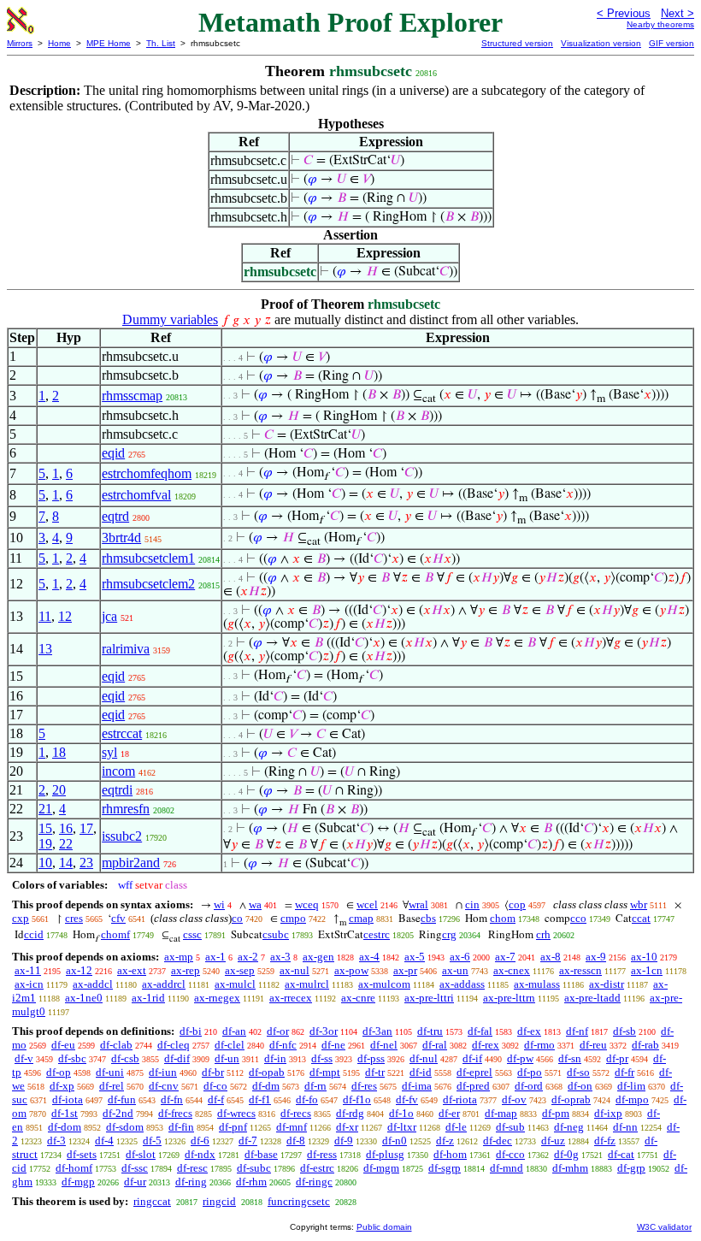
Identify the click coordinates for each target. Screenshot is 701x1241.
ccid (34, 934)
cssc (192, 934)
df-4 (104, 1140)
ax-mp (178, 956)
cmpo (293, 918)
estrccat (122, 733)
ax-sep (240, 970)
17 (86, 828)
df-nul (423, 1058)
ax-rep (185, 970)
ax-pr (405, 970)
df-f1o (357, 1099)
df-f (216, 1099)
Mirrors (19, 43)
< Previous (624, 13)
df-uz (553, 1140)
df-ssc (134, 1167)
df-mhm (570, 1167)
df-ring (191, 1181)
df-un (227, 1058)
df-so (578, 1072)
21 (45, 808)
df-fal (480, 1031)
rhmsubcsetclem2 (148, 583)
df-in (275, 1058)
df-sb (624, 1031)
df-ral (434, 1044)
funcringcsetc (299, 1201)
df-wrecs (236, 1113)
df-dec (497, 1140)
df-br (213, 1072)
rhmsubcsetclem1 (148, 558)
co (237, 918)
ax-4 (369, 956)
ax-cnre (358, 997)
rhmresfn (126, 808)
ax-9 (596, 956)
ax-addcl (93, 984)
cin (472, 904)
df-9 (343, 1140)
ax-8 (550, 956)
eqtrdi (117, 790)
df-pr (617, 1058)
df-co (215, 1085)
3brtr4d (121, 537)
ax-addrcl (164, 984)
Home (59, 43)
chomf (115, 934)
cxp (20, 918)
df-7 (248, 1140)
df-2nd (118, 1113)
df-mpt (324, 1072)
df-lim (631, 1085)
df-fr (624, 1072)
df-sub (510, 1126)
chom (502, 918)
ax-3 (280, 956)
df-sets (82, 1154)
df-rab (645, 1044)
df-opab (267, 1072)
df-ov (514, 1099)
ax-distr (606, 984)
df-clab (116, 1044)
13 (45, 648)
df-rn (315, 1085)
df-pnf (233, 1126)
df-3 (56, 1140)
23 (86, 862)
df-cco (510, 1154)
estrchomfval (136, 495)
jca (109, 616)
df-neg (569, 1126)
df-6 (200, 1140)
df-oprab (571, 1099)
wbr (638, 904)
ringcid (219, 1201)
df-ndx (200, 1154)
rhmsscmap (132, 395)
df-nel (384, 1044)
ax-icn (29, 984)
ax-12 (79, 970)
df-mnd (506, 1167)
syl (109, 752)
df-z (445, 1140)
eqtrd (115, 516)
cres (74, 918)
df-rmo (539, 1044)
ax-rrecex (290, 997)
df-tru (430, 1031)
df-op (58, 1072)
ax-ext (131, 970)
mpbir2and (131, 862)
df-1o (401, 1113)
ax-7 (505, 956)
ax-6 (460, 956)
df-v (24, 1058)
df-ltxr (401, 1126)
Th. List (160, 43)
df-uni (110, 1072)
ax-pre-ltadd (592, 997)
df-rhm (251, 1181)
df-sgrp (444, 1167)
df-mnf (291, 1126)
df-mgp (78, 1181)
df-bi (191, 1031)
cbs (428, 918)
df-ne (333, 1044)
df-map (501, 1113)
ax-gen (318, 956)
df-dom (64, 1126)
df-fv (407, 1099)
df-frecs (175, 1113)
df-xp (62, 1085)
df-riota (460, 1099)
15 (45, 828)
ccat (641, 918)
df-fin (181, 1126)
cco (578, 918)
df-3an (377, 1031)
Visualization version (601, 43)
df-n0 (394, 1140)
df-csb (125, 1058)
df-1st (64, 1113)
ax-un (455, 970)
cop (517, 904)
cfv (118, 918)
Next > (677, 13)
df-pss (371, 1058)
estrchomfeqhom (146, 473)
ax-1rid (148, 997)
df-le (456, 1126)
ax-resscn (580, 970)
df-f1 (260, 1099)
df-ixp (608, 1113)
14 (66, 862)
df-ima (417, 1085)
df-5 (152, 1140)
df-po (529, 1072)
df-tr (375, 1072)
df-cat (621, 1154)
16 (66, 828)
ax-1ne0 (84, 997)
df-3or (323, 1031)
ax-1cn (647, 970)
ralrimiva (126, 648)
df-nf (577, 1031)
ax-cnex (511, 970)
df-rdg (350, 1113)
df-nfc (283, 1044)
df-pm (555, 1113)
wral (418, 904)
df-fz (605, 1140)
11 (44, 616)
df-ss (322, 1058)
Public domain (384, 1227)
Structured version (517, 43)
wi (219, 904)
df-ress (322, 1154)
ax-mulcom (384, 984)
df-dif (177, 1058)
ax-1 (215, 956)
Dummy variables (170, 319)
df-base (261, 1154)
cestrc (376, 934)
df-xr (347, 1126)
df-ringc (314, 1181)
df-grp (631, 1167)
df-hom (450, 1154)
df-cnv (164, 1085)
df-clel (229, 1044)
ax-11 (28, 970)
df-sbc (72, 1058)
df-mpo (632, 1099)
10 (45, 862)
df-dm (266, 1085)
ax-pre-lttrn (509, 997)
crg (449, 934)
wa (255, 904)
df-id (420, 1072)
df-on (580, 1085)
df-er (449, 1113)
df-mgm (381, 1167)
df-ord (529, 1085)
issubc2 (122, 836)
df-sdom (125, 1126)
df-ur (135, 1181)
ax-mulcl (235, 984)
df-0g (566, 1154)
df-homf (74, 1167)
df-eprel (474, 1072)
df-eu (63, 1044)
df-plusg (385, 1154)
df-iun (163, 1072)
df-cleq (173, 1044)
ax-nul (294, 970)
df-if (472, 1058)
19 (45, 843)
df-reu (593, 1044)
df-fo (307, 1099)
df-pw (520, 1058)
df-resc (192, 1167)
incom (118, 771)
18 (59, 752)
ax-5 (414, 956)
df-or (278, 1031)
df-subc (254, 1167)
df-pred (473, 1085)
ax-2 (248, 956)
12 (65, 616)
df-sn (569, 1058)
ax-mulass (537, 984)
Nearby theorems (660, 24)
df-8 (295, 1140)
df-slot (141, 1154)
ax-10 (644, 956)
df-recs (295, 1113)
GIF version (671, 43)
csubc (275, 934)
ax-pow (351, 970)
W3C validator (664, 1227)
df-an (234, 1031)
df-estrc (317, 1167)
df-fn (172, 1099)
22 (66, 843)
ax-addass (462, 984)
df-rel (111, 1085)
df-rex (485, 1044)
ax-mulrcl (307, 984)
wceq (307, 904)
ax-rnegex (217, 997)
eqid (113, 453)
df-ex (529, 1031)
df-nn (625, 1126)
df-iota (67, 1099)
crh (543, 934)
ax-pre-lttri (429, 997)
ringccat (152, 1201)
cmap (361, 918)
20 (59, 790)
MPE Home (108, 43)
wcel (367, 904)
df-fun (122, 1099)
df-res (364, 1085)
